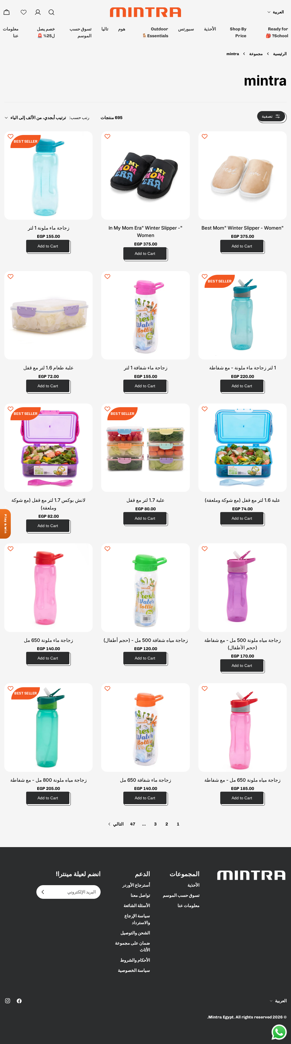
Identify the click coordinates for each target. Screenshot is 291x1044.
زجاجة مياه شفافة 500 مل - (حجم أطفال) (145, 640)
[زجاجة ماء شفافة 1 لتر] (145, 315)
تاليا (104, 29)
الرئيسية (280, 53)
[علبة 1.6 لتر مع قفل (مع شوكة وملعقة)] (242, 448)
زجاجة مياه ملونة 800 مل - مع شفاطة (48, 780)
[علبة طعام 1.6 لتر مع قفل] (48, 315)
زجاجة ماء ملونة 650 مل (48, 640)
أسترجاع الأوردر (136, 885)
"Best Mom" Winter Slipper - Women (242, 228)
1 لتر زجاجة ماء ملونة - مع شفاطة (242, 368)
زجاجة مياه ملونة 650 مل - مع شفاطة (242, 780)
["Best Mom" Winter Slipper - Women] (242, 175)
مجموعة (256, 53)
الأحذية (210, 29)
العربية (281, 1000)
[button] (276, 12)
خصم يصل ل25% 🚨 (46, 32)
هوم (121, 29)
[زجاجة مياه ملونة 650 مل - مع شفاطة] (242, 727)
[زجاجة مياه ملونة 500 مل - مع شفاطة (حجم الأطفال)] (242, 587)
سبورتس (186, 29)
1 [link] (178, 824)
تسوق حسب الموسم (81, 32)
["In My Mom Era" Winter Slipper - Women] (145, 175)
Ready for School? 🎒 (277, 32)
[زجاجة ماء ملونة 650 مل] (48, 587)
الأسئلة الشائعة (137, 905)
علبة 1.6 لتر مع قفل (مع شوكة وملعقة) (242, 500)
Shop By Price (238, 32)
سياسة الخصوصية (134, 970)
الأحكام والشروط (135, 960)
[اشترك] (43, 892)
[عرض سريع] (206, 144)
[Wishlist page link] (23, 12)
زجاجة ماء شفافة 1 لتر (145, 368)
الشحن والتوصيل (135, 932)
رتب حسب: (79, 117)
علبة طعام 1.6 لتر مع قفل (48, 368)
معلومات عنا (10, 32)
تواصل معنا (140, 895)
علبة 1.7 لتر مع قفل (145, 500)
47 (132, 824)
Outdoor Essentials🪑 (155, 32)
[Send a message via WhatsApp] (279, 1032)
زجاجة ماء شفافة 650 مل (145, 780)
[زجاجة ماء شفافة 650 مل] (145, 727)
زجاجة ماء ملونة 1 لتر (48, 228)
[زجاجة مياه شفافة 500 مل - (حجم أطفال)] (145, 587)
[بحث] (51, 12)
